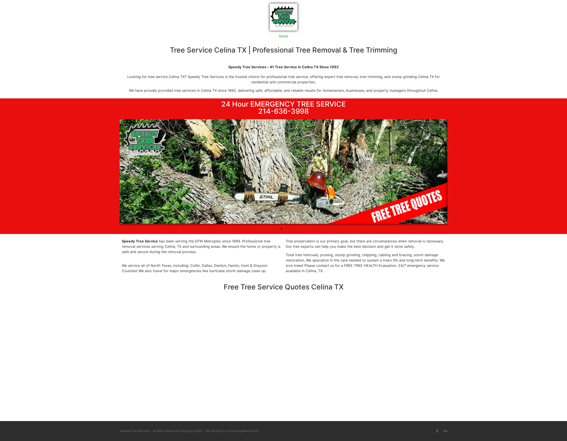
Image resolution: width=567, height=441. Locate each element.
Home (283, 36)
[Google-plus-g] (445, 431)
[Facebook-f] (437, 431)
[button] (124, 172)
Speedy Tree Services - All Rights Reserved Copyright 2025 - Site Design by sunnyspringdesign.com (189, 431)
